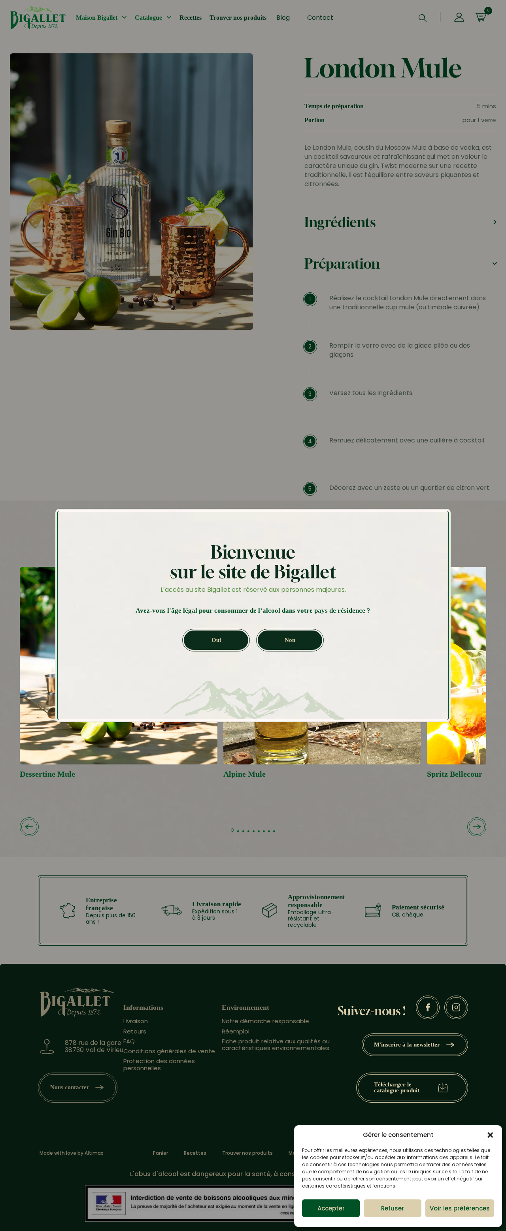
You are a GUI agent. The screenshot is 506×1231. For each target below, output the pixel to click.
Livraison (135, 1021)
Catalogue (148, 17)
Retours (134, 1031)
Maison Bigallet (96, 17)
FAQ (129, 1041)
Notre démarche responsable (265, 1021)
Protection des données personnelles (159, 1064)
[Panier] (480, 18)
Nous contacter (69, 1087)
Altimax (94, 1153)
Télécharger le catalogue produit (396, 1087)
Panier (160, 1153)
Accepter (331, 1208)
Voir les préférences (460, 1208)
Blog (283, 17)
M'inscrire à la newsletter (407, 1044)
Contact (320, 17)
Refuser (392, 1208)
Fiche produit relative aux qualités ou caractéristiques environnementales (276, 1044)
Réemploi (235, 1031)
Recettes (190, 17)
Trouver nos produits (238, 17)
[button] (490, 1135)
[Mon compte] (459, 18)
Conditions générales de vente (169, 1051)
